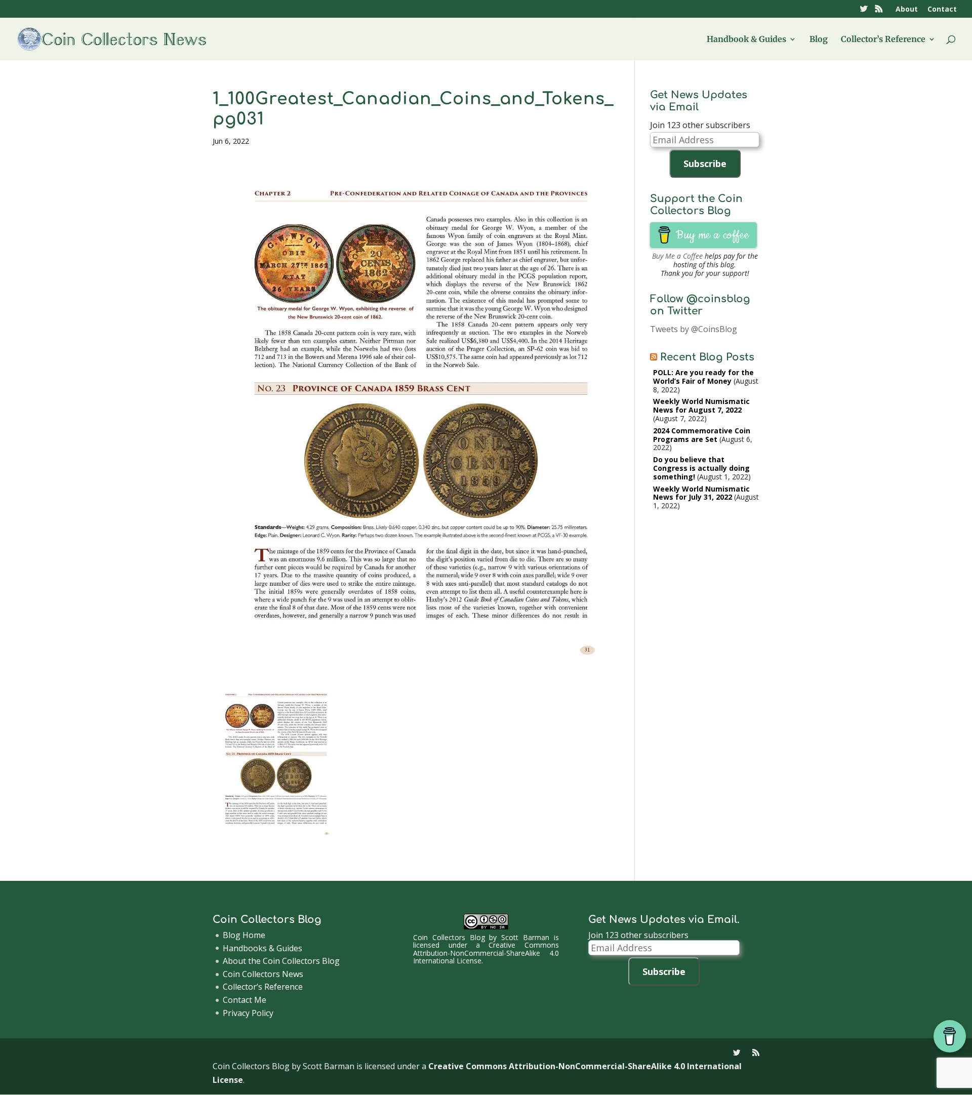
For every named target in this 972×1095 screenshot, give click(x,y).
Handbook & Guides (746, 39)
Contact (942, 10)
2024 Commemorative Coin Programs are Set (701, 435)
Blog (818, 39)
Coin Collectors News (263, 974)
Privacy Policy (248, 1013)
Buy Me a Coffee (677, 256)
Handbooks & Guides (262, 948)
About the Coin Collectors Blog (281, 960)
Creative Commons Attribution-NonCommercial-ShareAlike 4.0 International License (486, 952)
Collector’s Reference (883, 39)
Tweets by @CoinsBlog (693, 329)
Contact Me (244, 999)
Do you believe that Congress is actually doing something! (701, 468)
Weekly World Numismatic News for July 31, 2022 (701, 493)
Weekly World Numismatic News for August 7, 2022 (701, 405)
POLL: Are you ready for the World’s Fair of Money (703, 377)
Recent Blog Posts (707, 357)
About (907, 10)
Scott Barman (525, 937)
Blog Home (244, 935)
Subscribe (704, 163)
